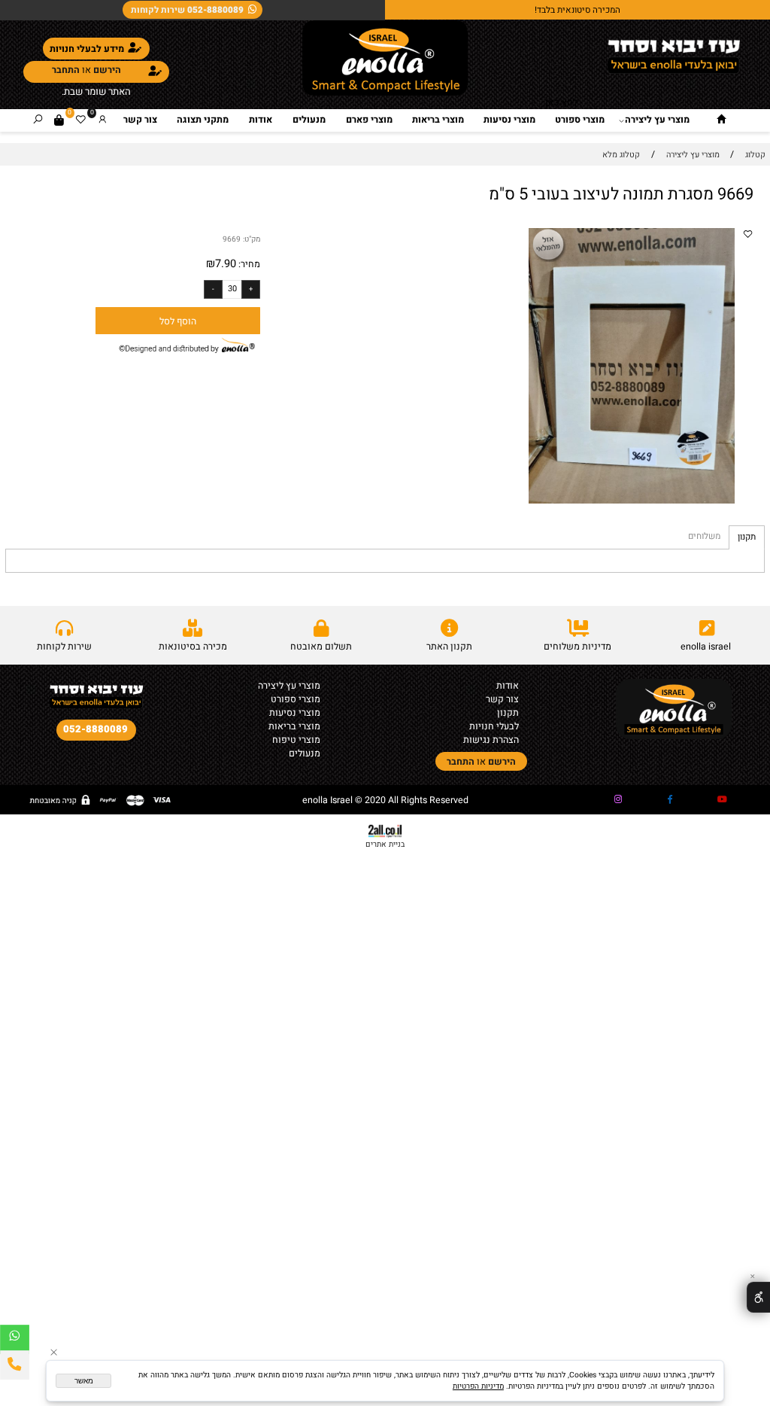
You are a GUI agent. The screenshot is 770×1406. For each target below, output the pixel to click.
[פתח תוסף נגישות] (758, 1297)
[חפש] (38, 120)
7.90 (225, 264)
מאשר (83, 1381)
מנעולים (309, 119)
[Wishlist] (80, 120)
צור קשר (140, 119)
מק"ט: (251, 239)
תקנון (508, 713)
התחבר (66, 70)
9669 (232, 239)
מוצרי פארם (369, 119)
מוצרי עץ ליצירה (657, 119)
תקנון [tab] (747, 537)
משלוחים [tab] (704, 536)
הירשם (107, 70)
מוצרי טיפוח (296, 740)
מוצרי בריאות (438, 119)
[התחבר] (102, 120)
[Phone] (14, 1365)
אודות (260, 119)
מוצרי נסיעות (509, 119)
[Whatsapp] (14, 1339)
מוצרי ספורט (580, 119)
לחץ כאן (561, 102)
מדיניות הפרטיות (478, 1386)
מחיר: (248, 264)
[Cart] (59, 120)
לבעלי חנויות (494, 726)
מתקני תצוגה (203, 119)
